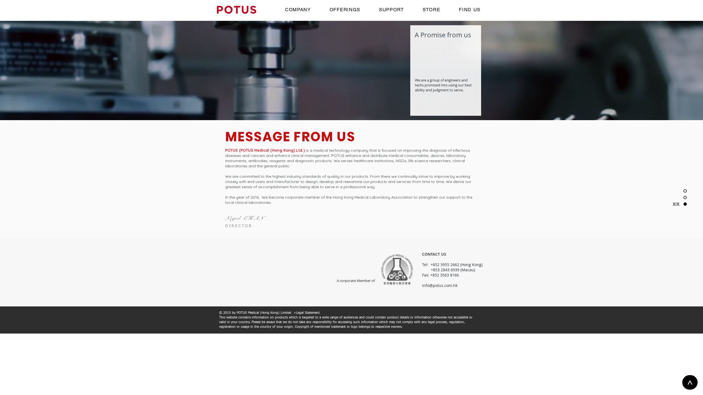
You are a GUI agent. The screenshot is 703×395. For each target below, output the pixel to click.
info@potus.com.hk (439, 285)
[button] (431, 10)
